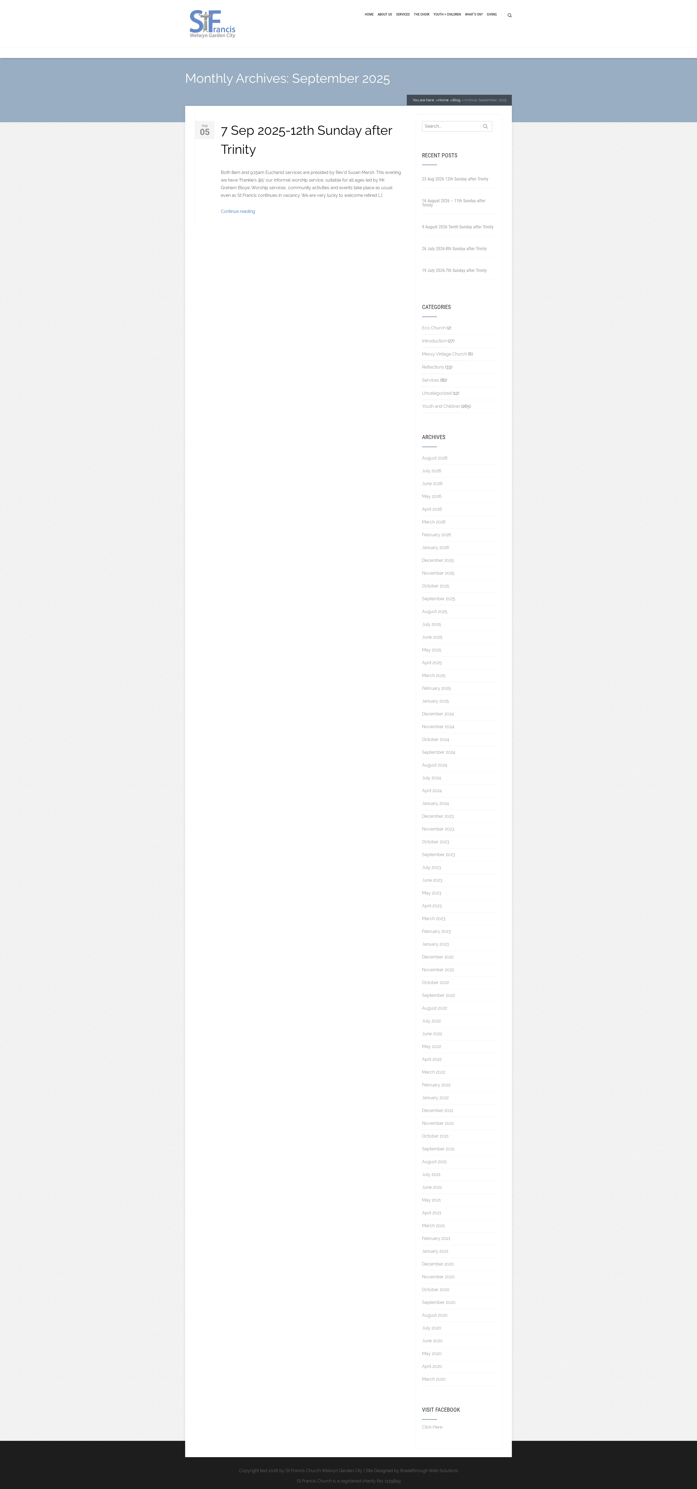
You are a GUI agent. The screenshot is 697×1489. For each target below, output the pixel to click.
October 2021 (435, 1136)
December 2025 (438, 560)
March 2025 (433, 675)
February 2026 (436, 534)
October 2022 (435, 982)
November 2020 (438, 1276)
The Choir (421, 14)
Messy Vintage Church (444, 354)
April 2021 (431, 1212)
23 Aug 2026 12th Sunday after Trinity (455, 179)
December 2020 (438, 1264)
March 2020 (434, 1379)
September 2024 (438, 752)
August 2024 (434, 765)
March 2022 (433, 1072)
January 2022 (435, 1097)
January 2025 (435, 701)
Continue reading (238, 211)
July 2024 (431, 777)
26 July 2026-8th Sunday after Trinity (454, 248)
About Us (385, 14)
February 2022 (436, 1084)
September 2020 (439, 1302)
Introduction (434, 341)
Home (369, 14)
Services (403, 14)
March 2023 (433, 918)
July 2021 (431, 1174)
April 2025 (432, 662)
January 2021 (435, 1251)
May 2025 (431, 649)
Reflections (433, 367)
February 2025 (436, 688)
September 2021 (438, 1148)
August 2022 (434, 1008)
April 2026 (432, 509)
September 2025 (438, 598)
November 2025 (438, 573)
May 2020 (432, 1353)
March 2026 (434, 522)
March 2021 (433, 1225)
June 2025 (432, 637)
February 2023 (436, 931)
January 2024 (435, 803)
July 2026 (431, 470)
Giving (492, 14)
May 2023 (431, 893)
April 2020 (432, 1366)
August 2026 (435, 458)
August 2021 (434, 1161)
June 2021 (432, 1187)
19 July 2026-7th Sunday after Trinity (454, 270)
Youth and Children (441, 406)
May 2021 (431, 1200)
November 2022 (438, 969)
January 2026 (435, 547)
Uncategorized (437, 393)
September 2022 (438, 995)
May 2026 (432, 496)
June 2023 (432, 880)
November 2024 (438, 726)
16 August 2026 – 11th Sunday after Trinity (453, 203)
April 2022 (432, 1059)
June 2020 (432, 1340)
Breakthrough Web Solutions (429, 1470)
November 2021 (438, 1123)
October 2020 (436, 1289)
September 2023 (438, 854)
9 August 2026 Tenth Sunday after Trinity (458, 226)
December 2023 (438, 816)
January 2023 (435, 944)
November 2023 (438, 829)
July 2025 (431, 624)
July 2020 (431, 1328)
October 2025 (435, 586)
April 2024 (432, 790)
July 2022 (431, 1021)
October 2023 (435, 841)
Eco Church (434, 327)
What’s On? (474, 14)
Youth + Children (447, 14)
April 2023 (432, 905)
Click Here (432, 1427)
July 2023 (431, 867)
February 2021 (436, 1238)
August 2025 (434, 611)
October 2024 (435, 739)
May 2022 (431, 1046)
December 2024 (438, 713)
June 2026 (432, 483)
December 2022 (438, 957)
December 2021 (437, 1110)
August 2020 (435, 1315)
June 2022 (432, 1033)
